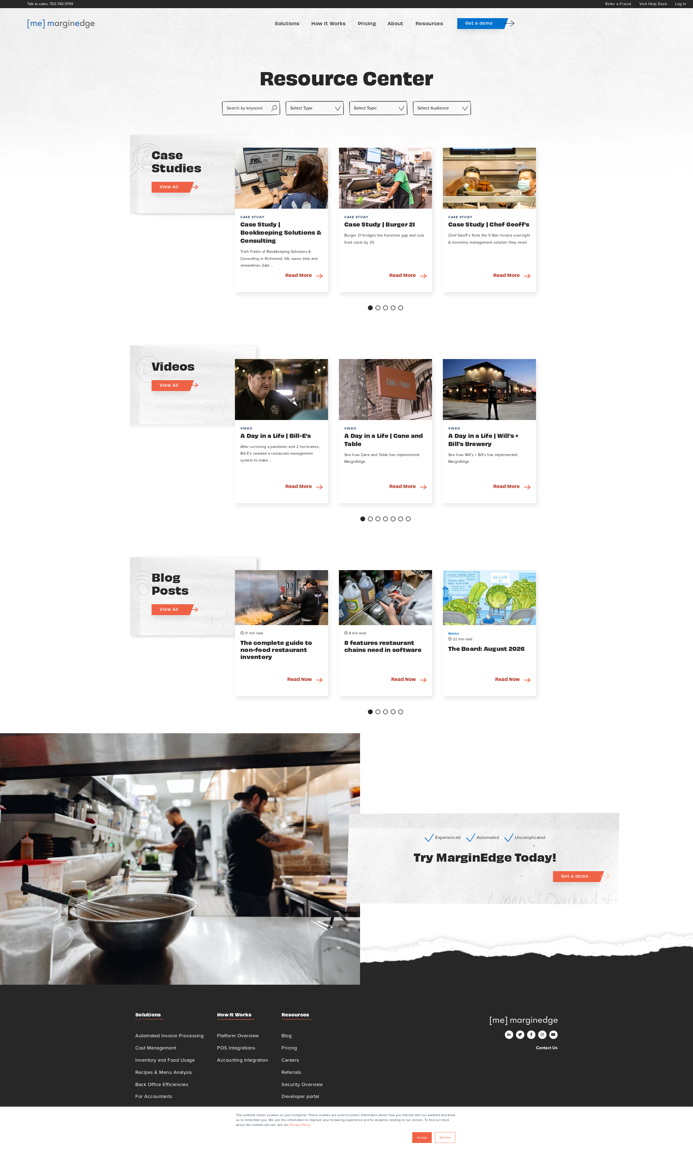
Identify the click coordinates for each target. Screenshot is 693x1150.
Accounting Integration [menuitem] (242, 1060)
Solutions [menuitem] (287, 23)
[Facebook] (531, 1035)
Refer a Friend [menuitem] (618, 4)
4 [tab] (393, 307)
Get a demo (479, 22)
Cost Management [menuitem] (155, 1047)
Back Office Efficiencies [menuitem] (161, 1084)
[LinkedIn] (509, 1035)
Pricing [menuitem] (367, 23)
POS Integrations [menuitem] (236, 1047)
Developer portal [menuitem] (300, 1096)
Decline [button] (445, 1137)
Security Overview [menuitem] (302, 1084)
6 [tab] (400, 518)
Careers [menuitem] (290, 1060)
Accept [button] (422, 1137)
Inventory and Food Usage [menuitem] (165, 1060)
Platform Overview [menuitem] (238, 1035)
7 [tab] (408, 518)
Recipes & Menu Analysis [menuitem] (163, 1072)
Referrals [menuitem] (291, 1072)
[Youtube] (553, 1035)
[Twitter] (520, 1035)
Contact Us (547, 1048)
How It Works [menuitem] (328, 23)
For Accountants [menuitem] (153, 1096)
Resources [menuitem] (429, 23)
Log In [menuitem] (680, 4)
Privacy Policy (300, 1124)
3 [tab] (385, 307)
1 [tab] (370, 307)
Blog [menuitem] (287, 1035)
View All (169, 186)
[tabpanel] (281, 220)
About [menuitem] (396, 23)
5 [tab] (400, 307)
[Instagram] (542, 1035)
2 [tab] (377, 307)
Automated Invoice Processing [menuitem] (169, 1035)
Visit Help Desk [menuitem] (653, 4)
